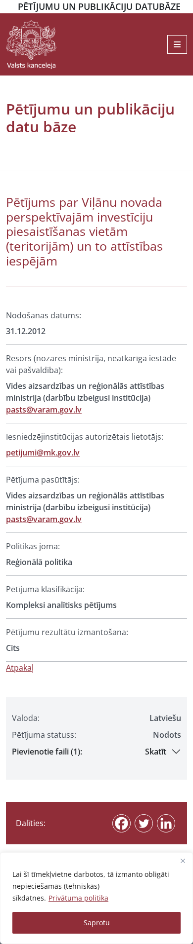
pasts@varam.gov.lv (44, 409)
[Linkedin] (166, 823)
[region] (96, 898)
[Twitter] (144, 823)
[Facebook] (121, 823)
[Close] (183, 861)
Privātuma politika (78, 898)
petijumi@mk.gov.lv (43, 452)
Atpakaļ (20, 667)
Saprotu (97, 922)
